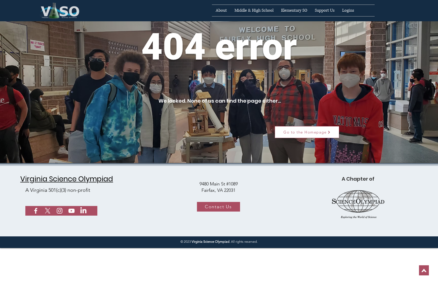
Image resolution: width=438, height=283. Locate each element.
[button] (221, 10)
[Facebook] (36, 211)
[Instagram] (59, 211)
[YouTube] (71, 211)
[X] (47, 211)
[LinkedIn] (83, 211)
